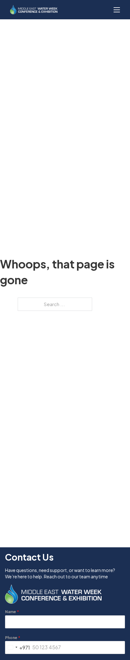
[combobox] (17, 647)
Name (12, 611)
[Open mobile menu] (117, 9)
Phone (12, 637)
